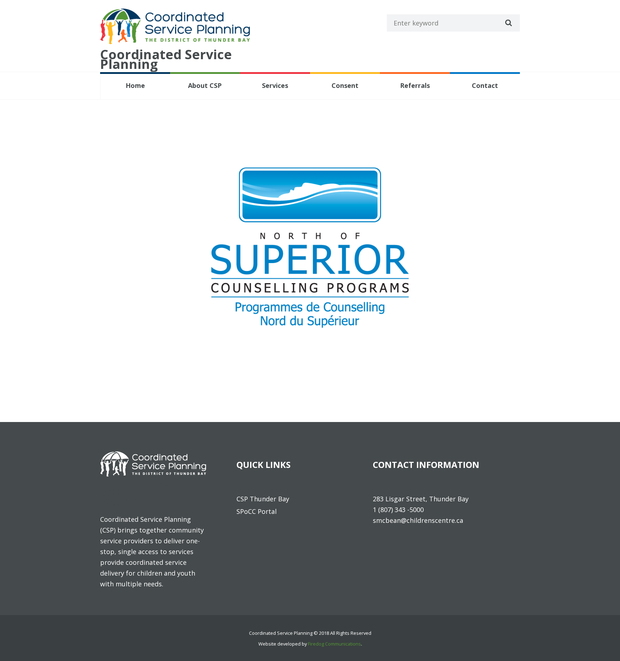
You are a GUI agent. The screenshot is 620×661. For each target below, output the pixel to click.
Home (135, 85)
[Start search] (508, 22)
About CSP (205, 85)
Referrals (415, 85)
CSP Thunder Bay (262, 498)
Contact (485, 85)
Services (275, 85)
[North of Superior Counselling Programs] (310, 247)
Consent (345, 85)
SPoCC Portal (256, 511)
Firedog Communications (334, 644)
